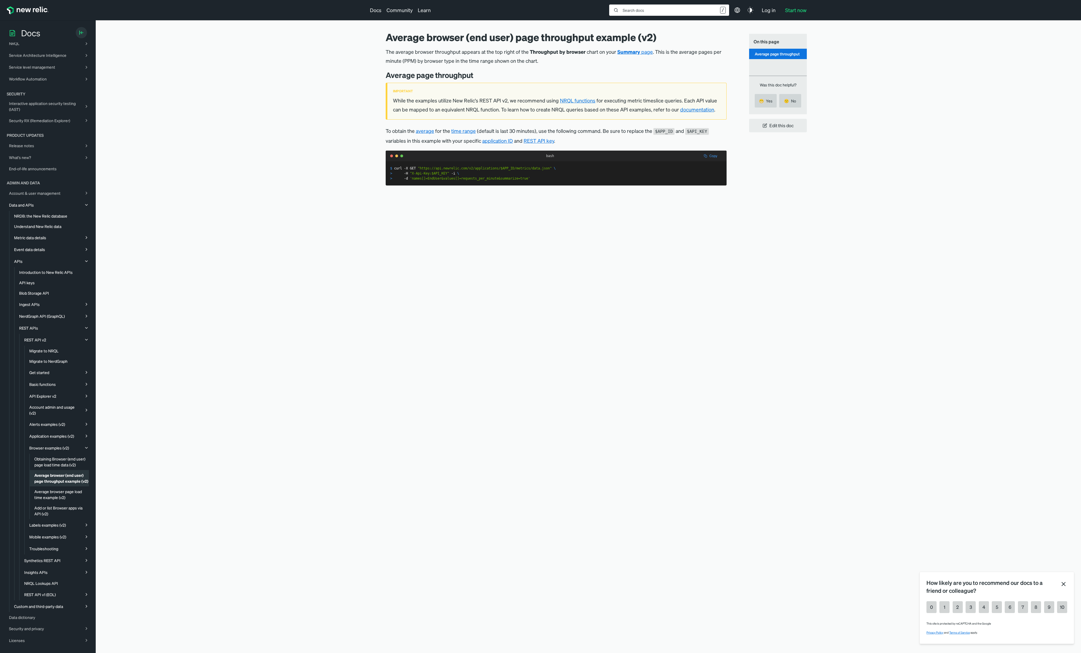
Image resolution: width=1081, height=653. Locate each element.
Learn (424, 10)
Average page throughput (777, 53)
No (790, 100)
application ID (497, 140)
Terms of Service (959, 632)
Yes (765, 100)
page (635, 51)
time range (463, 131)
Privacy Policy (934, 632)
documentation (697, 109)
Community (400, 10)
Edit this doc (781, 125)
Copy (713, 156)
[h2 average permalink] (477, 75)
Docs (375, 10)
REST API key (539, 140)
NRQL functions (577, 100)
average (425, 131)
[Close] (1063, 584)
